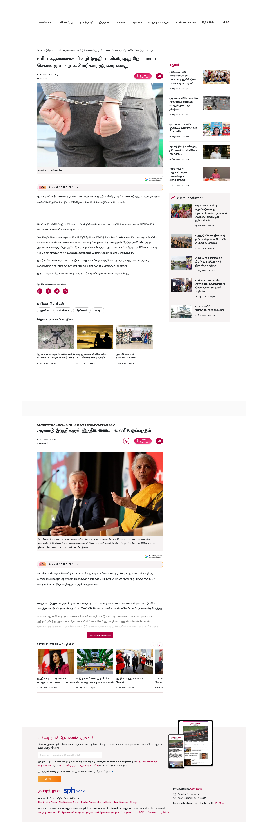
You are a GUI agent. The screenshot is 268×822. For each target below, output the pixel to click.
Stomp (133, 802)
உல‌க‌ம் (121, 22)
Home (39, 50)
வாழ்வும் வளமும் (159, 22)
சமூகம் (137, 22)
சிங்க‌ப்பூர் (66, 22)
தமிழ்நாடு (86, 22)
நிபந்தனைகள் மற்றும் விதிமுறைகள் (79, 812)
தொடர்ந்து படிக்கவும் (100, 635)
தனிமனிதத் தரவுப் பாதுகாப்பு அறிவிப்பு (79, 765)
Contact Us (196, 789)
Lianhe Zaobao (88, 802)
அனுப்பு (49, 779)
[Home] (74, 790)
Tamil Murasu (121, 802)
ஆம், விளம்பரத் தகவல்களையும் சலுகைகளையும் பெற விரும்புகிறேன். (77, 771)
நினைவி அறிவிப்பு (159, 812)
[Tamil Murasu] (49, 790)
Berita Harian (105, 802)
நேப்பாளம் (81, 310)
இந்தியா (105, 22)
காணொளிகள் (186, 22)
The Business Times (69, 802)
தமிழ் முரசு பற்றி (47, 812)
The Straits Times (47, 802)
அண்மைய (46, 22)
